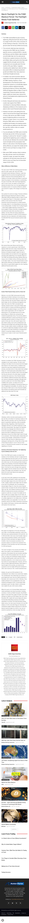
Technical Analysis (5, 715)
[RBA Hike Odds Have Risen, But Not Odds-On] (14, 731)
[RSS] (16, 903)
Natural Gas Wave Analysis (8, 782)
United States (19, 637)
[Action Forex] (14, 2)
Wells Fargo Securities (10, 22)
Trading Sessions (6, 872)
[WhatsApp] (13, 27)
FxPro (2, 784)
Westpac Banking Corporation (7, 742)
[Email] (20, 27)
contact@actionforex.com (17, 899)
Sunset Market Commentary (8, 824)
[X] (6, 27)
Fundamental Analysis (16, 7)
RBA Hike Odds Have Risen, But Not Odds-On (13, 740)
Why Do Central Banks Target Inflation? (11, 844)
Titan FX (3, 722)
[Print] (23, 27)
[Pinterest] (9, 27)
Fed (6, 637)
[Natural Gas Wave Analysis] (14, 773)
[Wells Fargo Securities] (2, 23)
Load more (14, 829)
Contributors (7, 7)
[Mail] (12, 903)
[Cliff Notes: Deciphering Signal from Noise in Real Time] (14, 752)
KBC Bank (3, 826)
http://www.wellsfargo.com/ (14, 656)
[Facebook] (2, 27)
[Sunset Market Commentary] (14, 816)
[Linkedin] (16, 27)
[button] (2, 920)
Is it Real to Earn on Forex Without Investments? (13, 838)
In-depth (10, 637)
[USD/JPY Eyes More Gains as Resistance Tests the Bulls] (14, 710)
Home (2, 7)
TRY (14, 637)
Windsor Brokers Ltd (5, 806)
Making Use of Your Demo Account (10, 866)
